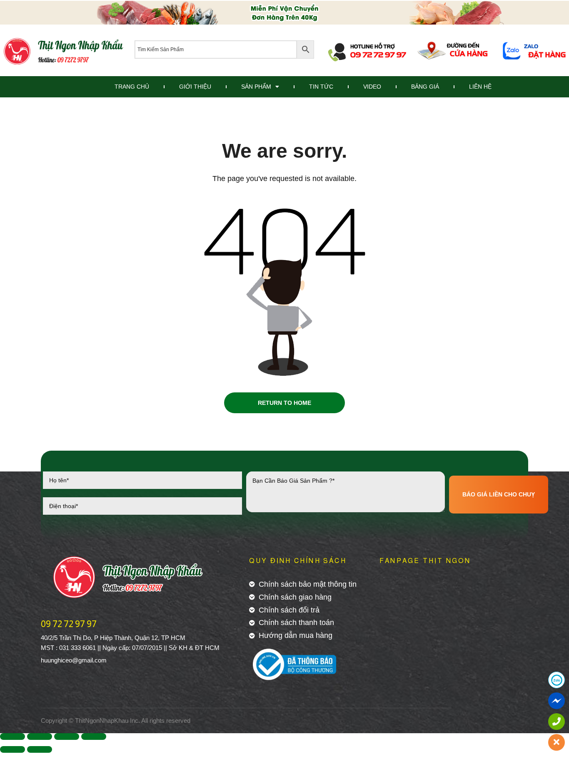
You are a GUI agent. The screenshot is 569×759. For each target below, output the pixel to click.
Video (372, 86)
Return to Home (284, 402)
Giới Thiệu (195, 86)
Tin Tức (321, 86)
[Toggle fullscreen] (66, 736)
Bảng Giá (425, 86)
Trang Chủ (132, 86)
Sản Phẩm (256, 86)
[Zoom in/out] (93, 736)
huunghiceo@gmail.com (74, 660)
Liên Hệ (480, 86)
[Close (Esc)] (12, 736)
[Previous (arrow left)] (12, 749)
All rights (153, 720)
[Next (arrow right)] (39, 749)
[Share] (39, 736)
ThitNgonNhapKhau (101, 720)
